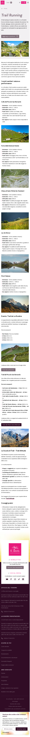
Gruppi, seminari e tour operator (9, 688)
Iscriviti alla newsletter (15, 567)
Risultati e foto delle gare (8, 691)
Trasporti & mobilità (6, 650)
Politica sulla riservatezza (15, 706)
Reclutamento (5, 654)
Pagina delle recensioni (7, 665)
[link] (15, 549)
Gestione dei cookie (15, 703)
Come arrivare (5, 646)
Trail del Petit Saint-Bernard (11, 424)
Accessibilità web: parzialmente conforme (15, 708)
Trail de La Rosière (8, 369)
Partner (3, 673)
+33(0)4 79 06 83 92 (9, 638)
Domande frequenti (6, 661)
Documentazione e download (9, 657)
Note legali (15, 701)
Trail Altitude (10, 498)
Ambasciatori (4, 677)
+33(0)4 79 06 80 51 (9, 611)
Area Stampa (4, 684)
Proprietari (4, 680)
